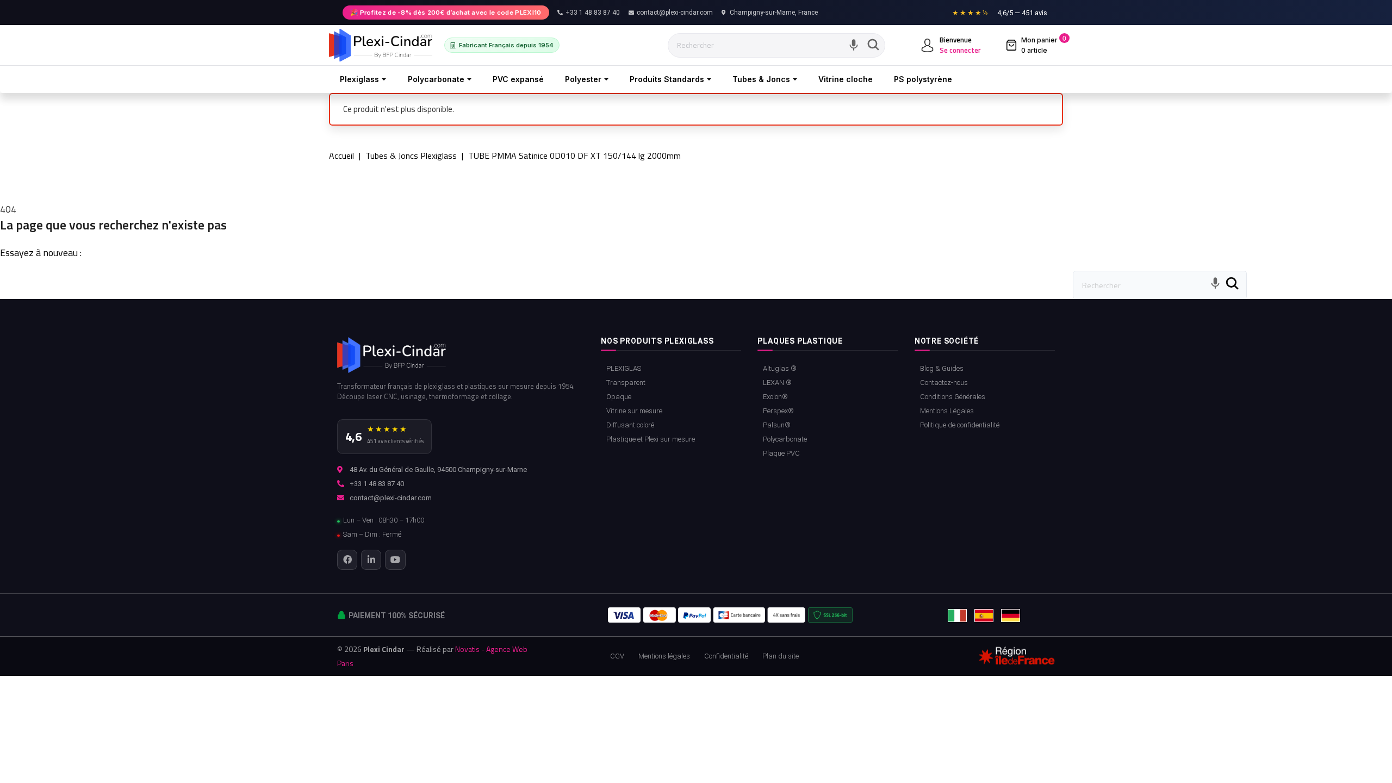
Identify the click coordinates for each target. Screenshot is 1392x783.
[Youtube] (395, 560)
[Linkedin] (371, 560)
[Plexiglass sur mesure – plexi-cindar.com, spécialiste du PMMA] (380, 45)
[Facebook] (347, 560)
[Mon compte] (927, 45)
